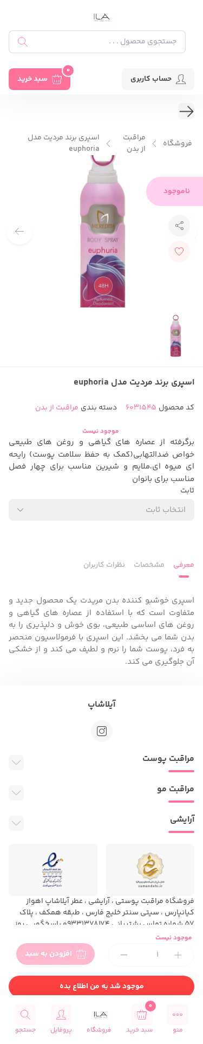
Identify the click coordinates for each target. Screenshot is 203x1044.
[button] (19, 232)
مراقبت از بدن (134, 143)
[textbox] (166, 510)
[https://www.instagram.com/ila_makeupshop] (102, 731)
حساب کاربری (151, 79)
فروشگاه (177, 144)
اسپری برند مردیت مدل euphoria (64, 143)
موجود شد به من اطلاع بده (102, 986)
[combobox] (101, 510)
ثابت (187, 491)
